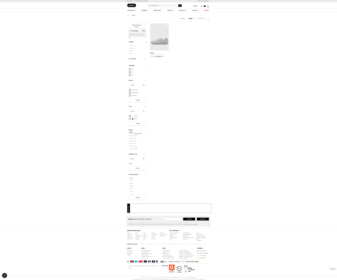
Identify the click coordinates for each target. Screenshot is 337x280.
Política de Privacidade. (192, 224)
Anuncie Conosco (183, 258)
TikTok (128, 255)
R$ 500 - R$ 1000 (133, 146)
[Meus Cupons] (202, 6)
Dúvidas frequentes (146, 250)
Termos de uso (145, 258)
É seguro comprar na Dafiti (186, 256)
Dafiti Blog (130, 250)
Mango (137, 234)
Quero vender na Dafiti (168, 258)
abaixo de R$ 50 (133, 135)
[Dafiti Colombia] (197, 261)
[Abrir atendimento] (4, 275)
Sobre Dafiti (165, 252)
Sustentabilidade (183, 250)
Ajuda (197, 233)
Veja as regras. (152, 224)
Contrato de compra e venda (186, 255)
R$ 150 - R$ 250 (132, 140)
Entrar (195, 6)
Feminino (189, 219)
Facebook (129, 252)
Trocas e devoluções (146, 253)
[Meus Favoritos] (205, 6)
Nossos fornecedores (167, 256)
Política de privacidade (185, 253)
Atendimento (144, 252)
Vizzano (134, 15)
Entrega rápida (204, 253)
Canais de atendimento (203, 1)
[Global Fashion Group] (164, 261)
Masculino (202, 219)
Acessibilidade (166, 250)
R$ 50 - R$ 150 (132, 138)
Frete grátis (203, 251)
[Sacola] (208, 6)
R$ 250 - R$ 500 (132, 143)
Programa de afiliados (185, 252)
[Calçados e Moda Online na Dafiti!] (131, 5)
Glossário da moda (146, 256)
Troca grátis (203, 255)
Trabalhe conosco (167, 255)
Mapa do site (144, 255)
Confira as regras (191, 277)
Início (128, 15)
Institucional (165, 253)
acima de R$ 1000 (133, 148)
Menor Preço (201, 18)
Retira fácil (203, 258)
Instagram (130, 253)
